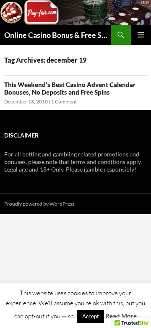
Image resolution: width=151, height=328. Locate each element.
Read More (121, 316)
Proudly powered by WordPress (39, 204)
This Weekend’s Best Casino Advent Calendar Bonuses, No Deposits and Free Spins (69, 88)
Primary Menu (141, 35)
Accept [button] (90, 316)
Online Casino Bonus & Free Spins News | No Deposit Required (57, 35)
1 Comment (64, 101)
